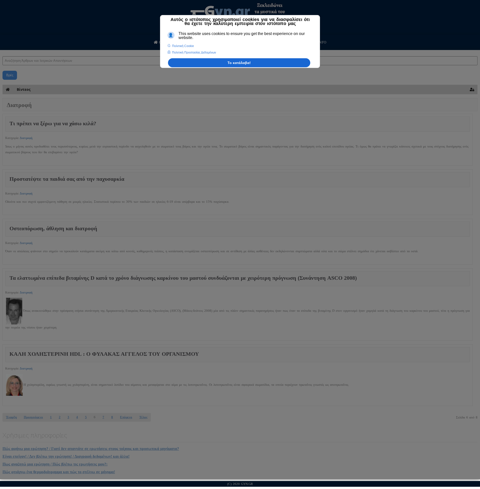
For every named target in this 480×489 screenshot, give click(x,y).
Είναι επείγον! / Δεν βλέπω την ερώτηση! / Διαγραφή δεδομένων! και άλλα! (66, 456)
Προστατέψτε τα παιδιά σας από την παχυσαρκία (67, 179)
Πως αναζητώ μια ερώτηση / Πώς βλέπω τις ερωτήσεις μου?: (55, 464)
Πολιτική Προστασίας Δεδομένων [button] (194, 52)
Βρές (9, 75)
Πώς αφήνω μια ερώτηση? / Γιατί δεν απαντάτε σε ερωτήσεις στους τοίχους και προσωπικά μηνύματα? (90, 448)
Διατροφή (26, 138)
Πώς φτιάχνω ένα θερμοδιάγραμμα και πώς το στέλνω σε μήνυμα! (58, 472)
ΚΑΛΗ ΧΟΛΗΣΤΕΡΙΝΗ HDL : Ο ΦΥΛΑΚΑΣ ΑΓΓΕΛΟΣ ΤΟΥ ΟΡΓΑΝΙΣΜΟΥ (104, 354)
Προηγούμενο (33, 417)
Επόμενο (126, 417)
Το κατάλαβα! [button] (239, 63)
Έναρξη (11, 417)
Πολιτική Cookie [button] (183, 46)
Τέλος (143, 417)
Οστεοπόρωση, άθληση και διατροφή (53, 228)
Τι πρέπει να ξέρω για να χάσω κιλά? (53, 123)
